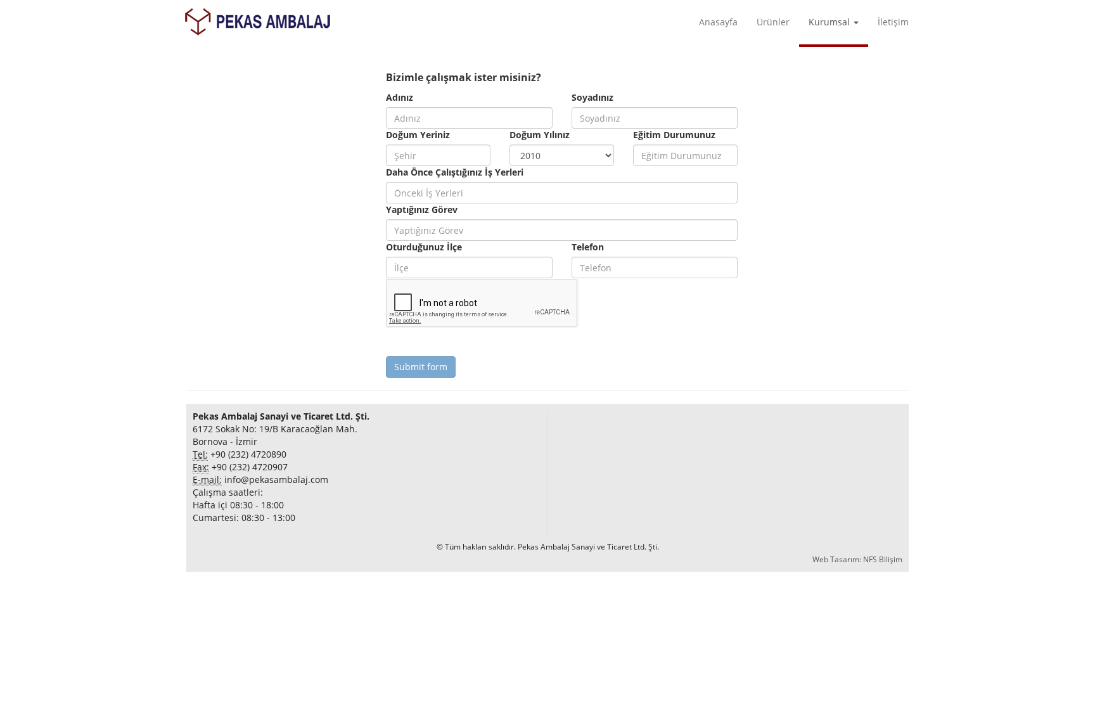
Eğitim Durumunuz (674, 135)
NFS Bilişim (882, 559)
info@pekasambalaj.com (276, 479)
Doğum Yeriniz (418, 135)
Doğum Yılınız (539, 135)
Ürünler (773, 22)
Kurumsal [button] (830, 22)
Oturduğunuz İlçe (424, 247)
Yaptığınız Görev (422, 209)
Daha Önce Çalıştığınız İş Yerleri (454, 172)
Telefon (588, 247)
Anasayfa (718, 22)
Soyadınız (592, 97)
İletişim (893, 22)
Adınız (399, 97)
